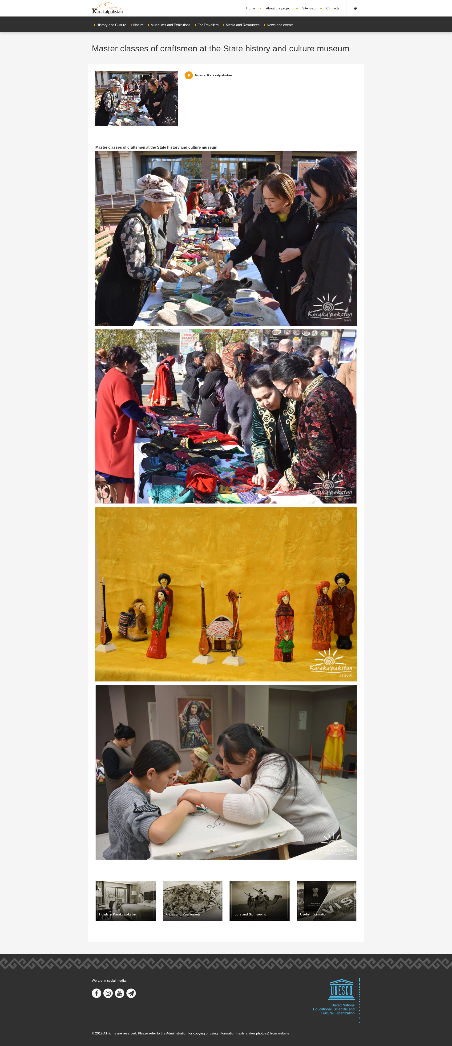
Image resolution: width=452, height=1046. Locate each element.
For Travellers (208, 25)
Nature (138, 25)
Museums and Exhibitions (170, 25)
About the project (278, 8)
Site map (308, 8)
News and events (280, 25)
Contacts (332, 8)
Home (250, 8)
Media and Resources (243, 25)
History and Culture (111, 25)
